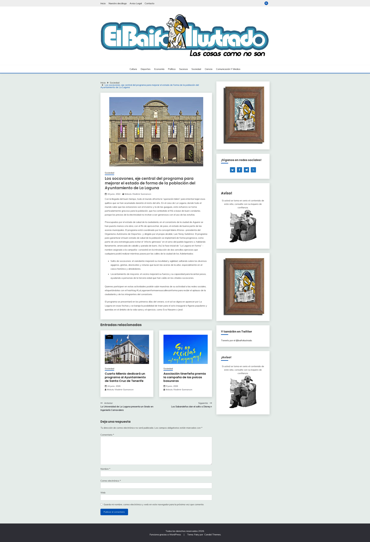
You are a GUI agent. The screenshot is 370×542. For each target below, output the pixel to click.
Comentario (107, 434)
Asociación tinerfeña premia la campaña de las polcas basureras (184, 377)
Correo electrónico (110, 480)
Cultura (133, 69)
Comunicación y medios (228, 69)
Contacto (149, 3)
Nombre (105, 468)
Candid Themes (212, 534)
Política (171, 69)
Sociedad (196, 69)
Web (103, 492)
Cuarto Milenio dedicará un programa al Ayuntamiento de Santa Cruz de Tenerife (125, 377)
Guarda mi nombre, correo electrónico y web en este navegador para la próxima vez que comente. (154, 504)
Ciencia (208, 69)
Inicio (103, 3)
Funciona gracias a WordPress (166, 534)
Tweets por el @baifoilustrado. (236, 340)
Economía (159, 69)
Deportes (145, 69)
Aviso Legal (136, 3)
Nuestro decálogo (118, 3)
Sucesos (183, 69)
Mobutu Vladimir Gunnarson (138, 194)
